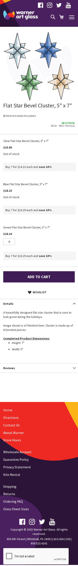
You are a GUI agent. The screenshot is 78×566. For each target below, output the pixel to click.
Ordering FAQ (13, 501)
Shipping (9, 486)
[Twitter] (59, 6)
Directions (11, 417)
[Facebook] (40, 6)
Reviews (9, 368)
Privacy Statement (17, 467)
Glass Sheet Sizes (16, 509)
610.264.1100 (62, 539)
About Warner (13, 432)
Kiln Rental (11, 474)
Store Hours (12, 440)
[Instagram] (49, 6)
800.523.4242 (39, 543)
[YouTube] (68, 6)
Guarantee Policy (16, 459)
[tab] (39, 303)
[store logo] (20, 15)
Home (7, 410)
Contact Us (11, 425)
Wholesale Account (17, 452)
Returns (9, 494)
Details (8, 304)
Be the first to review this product (19, 115)
